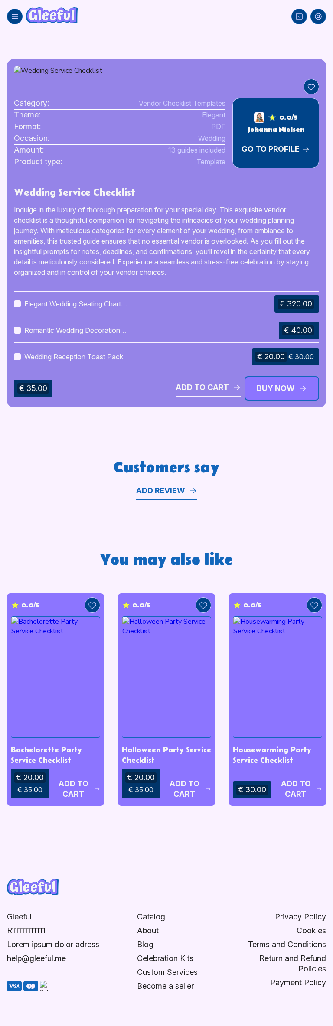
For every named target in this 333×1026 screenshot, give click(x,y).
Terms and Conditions (287, 944)
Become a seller (165, 985)
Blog (145, 944)
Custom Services (167, 972)
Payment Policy (298, 982)
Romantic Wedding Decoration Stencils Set (72, 330)
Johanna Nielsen (276, 129)
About (148, 930)
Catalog (151, 916)
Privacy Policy (300, 916)
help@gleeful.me (36, 958)
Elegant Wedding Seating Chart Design (72, 304)
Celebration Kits (165, 958)
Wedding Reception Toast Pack (73, 356)
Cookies (311, 930)
